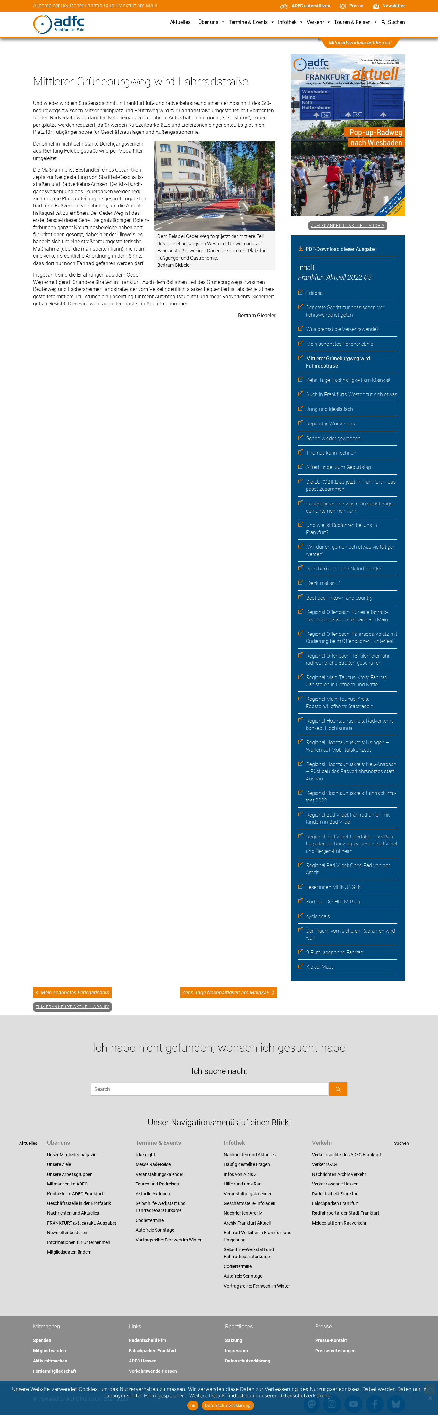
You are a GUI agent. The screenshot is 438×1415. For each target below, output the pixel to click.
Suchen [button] (396, 22)
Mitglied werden (49, 1350)
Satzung (233, 1340)
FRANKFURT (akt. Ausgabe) (81, 1222)
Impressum (236, 1350)
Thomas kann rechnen (331, 453)
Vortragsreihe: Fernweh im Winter (169, 1239)
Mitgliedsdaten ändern (69, 1252)
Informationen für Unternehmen (78, 1242)
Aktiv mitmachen (50, 1360)
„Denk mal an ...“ (323, 583)
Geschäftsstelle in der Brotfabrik (79, 1203)
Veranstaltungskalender (159, 1174)
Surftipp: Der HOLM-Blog (333, 902)
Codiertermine (150, 1220)
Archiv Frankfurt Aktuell (247, 1222)
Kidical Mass (320, 967)
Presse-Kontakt (331, 1340)
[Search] (338, 1089)
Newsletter (394, 5)
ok (193, 1405)
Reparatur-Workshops (330, 424)
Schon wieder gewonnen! (334, 438)
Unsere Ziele (59, 1164)
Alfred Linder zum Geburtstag (338, 467)
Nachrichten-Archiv (243, 1213)
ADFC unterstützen (311, 5)
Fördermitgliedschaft (54, 1371)
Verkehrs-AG (324, 1164)
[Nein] (430, 1398)
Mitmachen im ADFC (67, 1183)
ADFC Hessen (142, 1360)
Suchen (401, 1143)
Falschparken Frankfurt (335, 1203)
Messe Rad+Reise (153, 1164)
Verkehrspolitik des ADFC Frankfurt (347, 1154)
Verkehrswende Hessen (335, 1183)
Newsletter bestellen (67, 1232)
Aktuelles (180, 22)
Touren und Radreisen (157, 1183)
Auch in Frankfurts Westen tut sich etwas (351, 395)
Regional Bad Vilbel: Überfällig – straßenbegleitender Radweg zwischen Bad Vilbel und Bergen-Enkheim (351, 844)
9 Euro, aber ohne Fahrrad (334, 953)
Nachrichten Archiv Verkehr (339, 1174)
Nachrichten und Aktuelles (73, 1213)
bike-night (145, 1154)
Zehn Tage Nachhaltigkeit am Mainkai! (348, 380)
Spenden (42, 1340)
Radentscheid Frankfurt (335, 1193)
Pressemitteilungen (335, 1350)
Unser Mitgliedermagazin (72, 1154)
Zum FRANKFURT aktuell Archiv (348, 225)
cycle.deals (318, 916)
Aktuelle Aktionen (153, 1193)
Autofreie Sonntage (155, 1230)
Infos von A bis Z (240, 1174)
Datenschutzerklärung (247, 1360)
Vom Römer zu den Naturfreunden (344, 569)
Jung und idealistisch (329, 409)
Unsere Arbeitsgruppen (70, 1174)
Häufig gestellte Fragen (247, 1164)
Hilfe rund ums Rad (243, 1183)
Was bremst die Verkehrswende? (342, 329)
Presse (356, 5)
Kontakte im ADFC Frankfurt (75, 1193)
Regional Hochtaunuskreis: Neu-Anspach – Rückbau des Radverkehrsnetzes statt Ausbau (351, 771)
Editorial (315, 293)
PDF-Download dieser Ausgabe (340, 249)
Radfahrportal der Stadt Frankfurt (345, 1213)
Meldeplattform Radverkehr (339, 1222)
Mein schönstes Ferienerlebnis (339, 344)
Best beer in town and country (339, 598)
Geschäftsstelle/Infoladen (249, 1203)
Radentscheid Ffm (147, 1340)
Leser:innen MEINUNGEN (334, 887)
